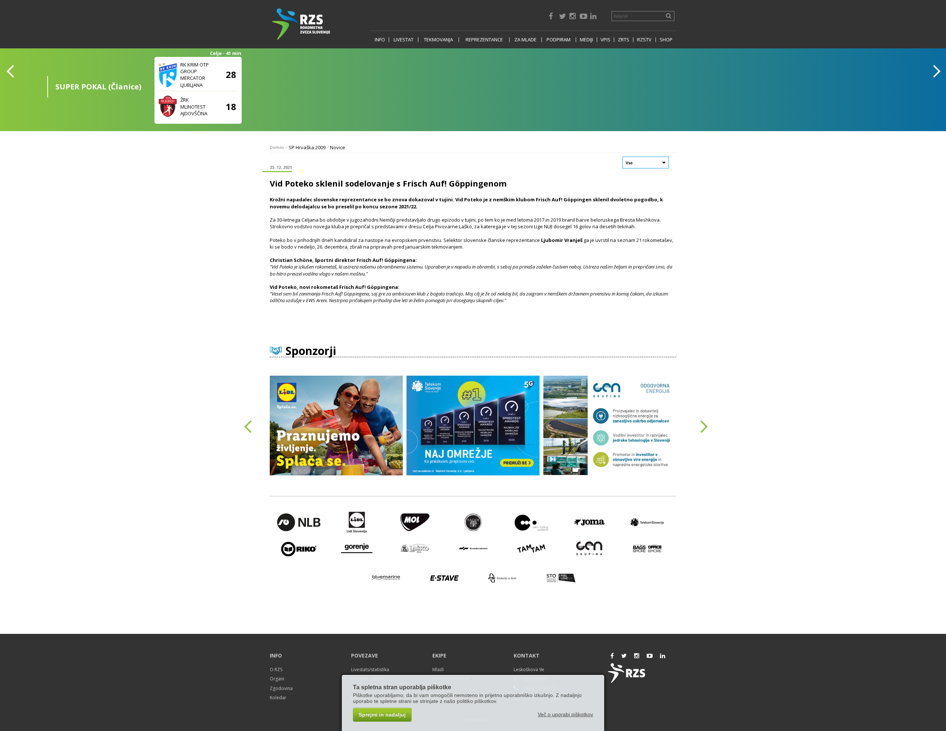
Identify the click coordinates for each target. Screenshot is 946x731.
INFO (380, 39)
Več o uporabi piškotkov (565, 714)
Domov (277, 147)
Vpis (605, 39)
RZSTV (644, 39)
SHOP (666, 39)
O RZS (276, 669)
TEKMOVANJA (438, 39)
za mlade (525, 39)
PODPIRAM (559, 39)
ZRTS (623, 39)
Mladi (438, 669)
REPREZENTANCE (484, 39)
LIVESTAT (404, 39)
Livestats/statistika (370, 669)
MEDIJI (586, 39)
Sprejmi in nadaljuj (382, 715)
